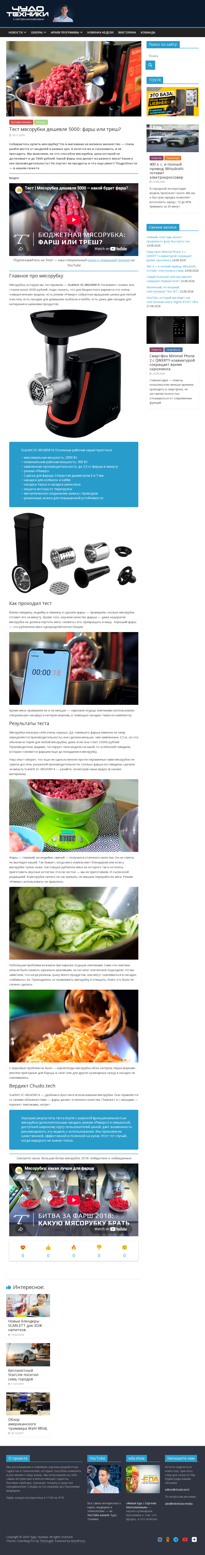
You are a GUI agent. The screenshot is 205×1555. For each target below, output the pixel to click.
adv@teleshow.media (179, 1503)
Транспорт (172, 158)
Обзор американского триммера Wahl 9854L (28, 1424)
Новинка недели (100, 32)
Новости (16, 32)
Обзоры (37, 32)
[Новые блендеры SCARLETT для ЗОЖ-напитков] (28, 1296)
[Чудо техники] (41, 6)
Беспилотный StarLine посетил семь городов (23, 1374)
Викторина (127, 32)
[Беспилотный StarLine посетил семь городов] (28, 1345)
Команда (148, 32)
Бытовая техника (21, 122)
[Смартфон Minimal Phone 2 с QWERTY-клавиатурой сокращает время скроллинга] (173, 318)
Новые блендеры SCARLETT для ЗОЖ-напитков (25, 1325)
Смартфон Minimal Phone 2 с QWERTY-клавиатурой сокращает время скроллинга (169, 256)
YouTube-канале (98, 1515)
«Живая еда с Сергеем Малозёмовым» (141, 1505)
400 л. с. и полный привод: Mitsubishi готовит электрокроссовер (166, 171)
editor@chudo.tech (177, 1489)
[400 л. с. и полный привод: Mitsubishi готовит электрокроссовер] (173, 126)
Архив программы (65, 32)
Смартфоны (173, 349)
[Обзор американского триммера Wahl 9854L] (28, 1395)
